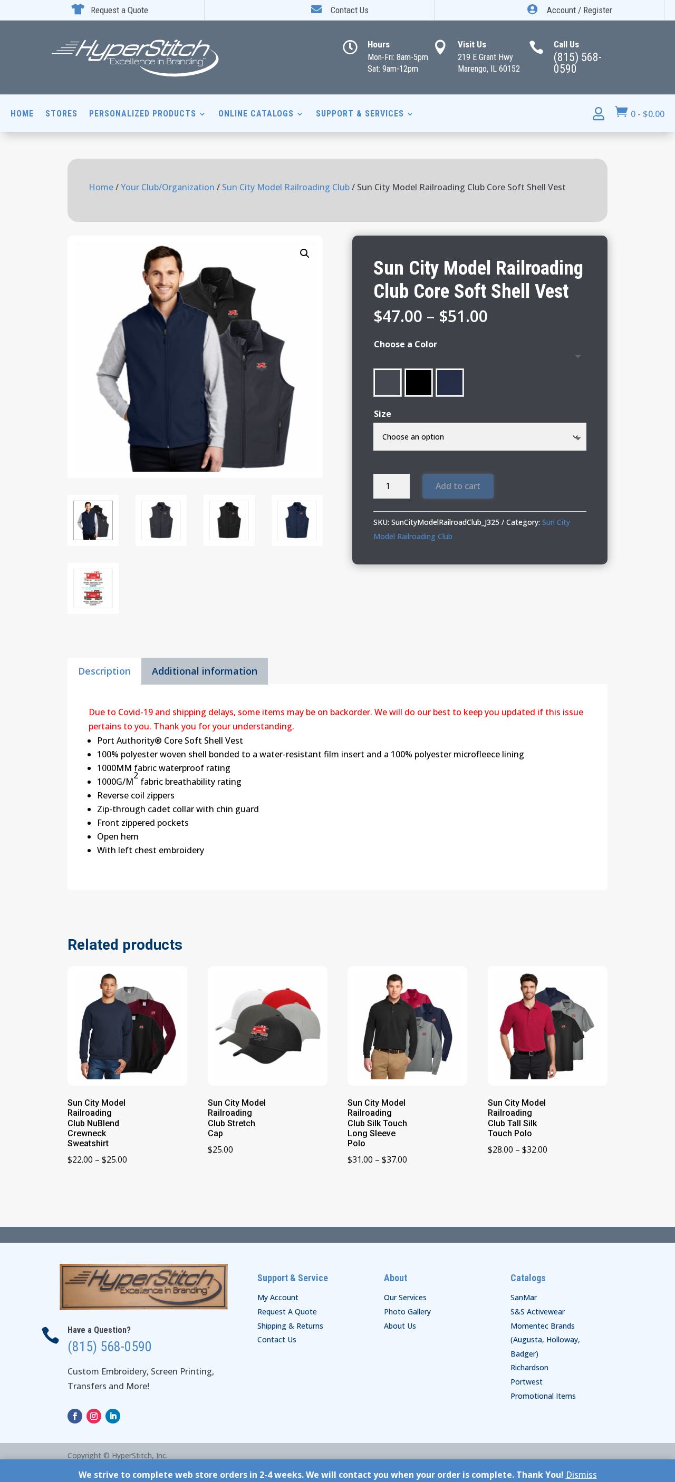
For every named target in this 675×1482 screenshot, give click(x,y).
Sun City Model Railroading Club (286, 187)
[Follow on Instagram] (93, 1416)
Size (382, 414)
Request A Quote (287, 1311)
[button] (304, 253)
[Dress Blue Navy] (449, 382)
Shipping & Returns (290, 1326)
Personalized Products (142, 114)
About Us (400, 1326)
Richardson (529, 1367)
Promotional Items (543, 1396)
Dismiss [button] (581, 1474)
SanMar (523, 1297)
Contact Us (276, 1339)
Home (22, 114)
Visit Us (472, 44)
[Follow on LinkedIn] (112, 1416)
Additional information (204, 671)
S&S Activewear (537, 1311)
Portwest (526, 1382)
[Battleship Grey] (387, 382)
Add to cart (458, 486)
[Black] (418, 382)
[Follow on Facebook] (75, 1416)
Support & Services (360, 114)
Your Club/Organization (168, 187)
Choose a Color (405, 344)
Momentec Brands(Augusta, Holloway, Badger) (545, 1340)
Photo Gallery (407, 1311)
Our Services (405, 1297)
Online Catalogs (256, 114)
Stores (61, 114)
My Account (277, 1297)
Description (104, 671)
